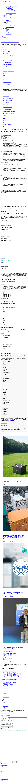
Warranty (8, 30)
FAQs (7, 31)
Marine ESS (5, 688)
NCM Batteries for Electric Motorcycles (11, 676)
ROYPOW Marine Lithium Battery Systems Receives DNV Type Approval (13, 648)
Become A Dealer (4, 423)
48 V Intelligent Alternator (11, 6)
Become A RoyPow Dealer (11, 25)
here (26, 730)
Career (7, 24)
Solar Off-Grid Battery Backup (9, 682)
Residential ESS (6, 683)
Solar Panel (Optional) (10, 10)
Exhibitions (5, 704)
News (4, 15)
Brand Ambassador (10, 27)
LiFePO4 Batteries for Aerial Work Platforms (12, 673)
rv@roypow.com (10, 420)
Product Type (3, 722)
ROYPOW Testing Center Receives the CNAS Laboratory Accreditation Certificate (13, 593)
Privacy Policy (9, 34)
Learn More (11, 484)
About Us (5, 16)
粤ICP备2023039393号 (13, 711)
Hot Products (3, 713)
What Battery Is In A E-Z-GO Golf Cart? (12, 481)
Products (5, 4)
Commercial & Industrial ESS (9, 684)
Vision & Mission (9, 17)
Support (7, 29)
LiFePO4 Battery (9, 7)
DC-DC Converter (9, 9)
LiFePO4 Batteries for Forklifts (9, 672)
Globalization (8, 21)
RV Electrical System (7, 686)
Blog (4, 707)
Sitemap (8, 713)
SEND (2, 728)
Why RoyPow (9, 18)
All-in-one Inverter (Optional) (12, 11)
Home (4, 3)
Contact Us (8, 23)
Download (8, 32)
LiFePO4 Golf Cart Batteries (9, 671)
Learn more (3, 231)
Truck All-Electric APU (8, 685)
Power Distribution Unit (11, 13)
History (7, 20)
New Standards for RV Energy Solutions (10, 42)
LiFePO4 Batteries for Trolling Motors (11, 675)
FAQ (4, 695)
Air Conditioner (9, 8)
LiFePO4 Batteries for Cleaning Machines (12, 674)
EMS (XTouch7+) (9, 14)
